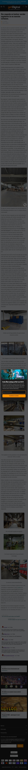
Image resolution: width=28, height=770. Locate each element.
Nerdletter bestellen (14, 395)
